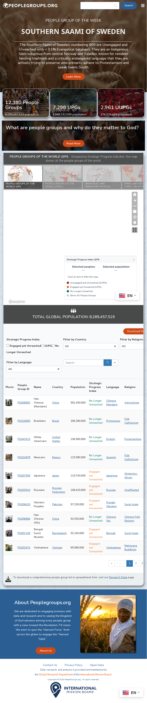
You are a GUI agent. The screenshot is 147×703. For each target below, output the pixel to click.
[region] (73, 229)
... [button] (123, 563)
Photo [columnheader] (10, 387)
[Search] (108, 362)
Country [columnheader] (57, 387)
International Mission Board (95, 674)
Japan (55, 475)
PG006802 (24, 402)
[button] (73, 76)
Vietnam (57, 547)
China (55, 402)
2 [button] (136, 563)
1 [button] (129, 563)
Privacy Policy (73, 665)
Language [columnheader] (112, 387)
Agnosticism (131, 402)
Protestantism (132, 439)
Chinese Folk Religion (132, 519)
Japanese (112, 475)
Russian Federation (58, 490)
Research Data (118, 577)
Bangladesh (59, 533)
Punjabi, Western (111, 504)
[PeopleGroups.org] (30, 5)
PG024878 (24, 457)
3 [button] (142, 563)
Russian (111, 490)
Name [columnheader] (37, 387)
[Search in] (115, 362)
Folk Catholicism (131, 421)
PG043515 (24, 439)
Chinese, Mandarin (112, 402)
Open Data (97, 665)
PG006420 (24, 504)
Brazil (55, 421)
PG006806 (24, 519)
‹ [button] (117, 563)
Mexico (56, 457)
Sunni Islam (131, 504)
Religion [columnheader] (130, 387)
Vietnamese (113, 547)
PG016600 (24, 421)
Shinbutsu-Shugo (131, 475)
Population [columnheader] (78, 387)
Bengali (110, 533)
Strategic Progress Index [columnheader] (95, 387)
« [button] (111, 563)
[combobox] (90, 346)
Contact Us (50, 665)
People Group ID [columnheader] (23, 387)
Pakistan (57, 504)
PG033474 (24, 547)
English (110, 439)
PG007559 (24, 475)
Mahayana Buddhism (130, 547)
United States (56, 439)
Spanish (111, 457)
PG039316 (24, 490)
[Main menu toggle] (143, 6)
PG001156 (24, 533)
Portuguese (113, 421)
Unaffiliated (131, 490)
